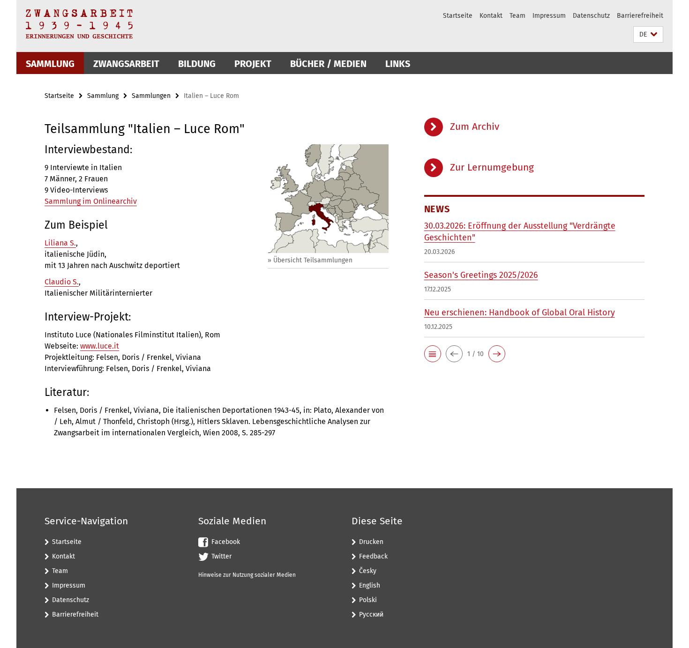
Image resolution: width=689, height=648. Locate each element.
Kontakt (490, 16)
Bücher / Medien (328, 63)
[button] (648, 34)
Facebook (225, 542)
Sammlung (50, 63)
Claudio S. (62, 281)
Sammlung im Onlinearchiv (91, 201)
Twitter (221, 556)
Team (517, 16)
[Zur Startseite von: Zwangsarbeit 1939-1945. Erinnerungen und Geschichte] (79, 23)
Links (397, 63)
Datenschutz (591, 16)
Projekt (252, 63)
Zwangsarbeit (126, 63)
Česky (367, 571)
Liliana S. (60, 242)
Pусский (371, 614)
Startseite (457, 16)
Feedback (373, 556)
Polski (368, 600)
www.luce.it (99, 346)
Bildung (197, 63)
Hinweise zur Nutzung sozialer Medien (247, 575)
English (369, 585)
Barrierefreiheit (640, 16)
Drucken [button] (371, 542)
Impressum (549, 16)
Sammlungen (151, 96)
